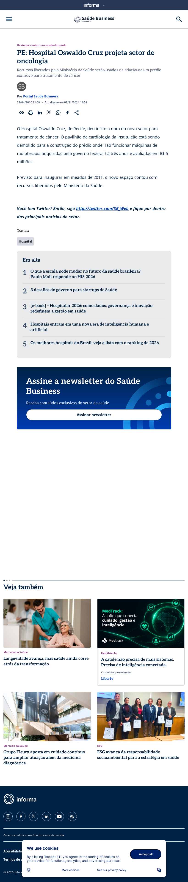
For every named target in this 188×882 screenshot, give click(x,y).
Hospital (25, 241)
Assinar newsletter (94, 414)
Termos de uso (15, 859)
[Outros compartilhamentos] (76, 112)
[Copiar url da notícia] (21, 112)
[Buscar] (179, 19)
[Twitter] (33, 816)
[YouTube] (59, 816)
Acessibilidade (14, 851)
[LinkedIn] (46, 816)
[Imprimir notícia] (30, 112)
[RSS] (72, 816)
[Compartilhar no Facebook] (67, 112)
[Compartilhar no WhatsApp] (58, 112)
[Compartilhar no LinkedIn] (39, 112)
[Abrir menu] (8, 19)
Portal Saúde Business (40, 96)
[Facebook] (20, 816)
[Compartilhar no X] (49, 112)
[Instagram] (8, 816)
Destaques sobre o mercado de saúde (41, 45)
